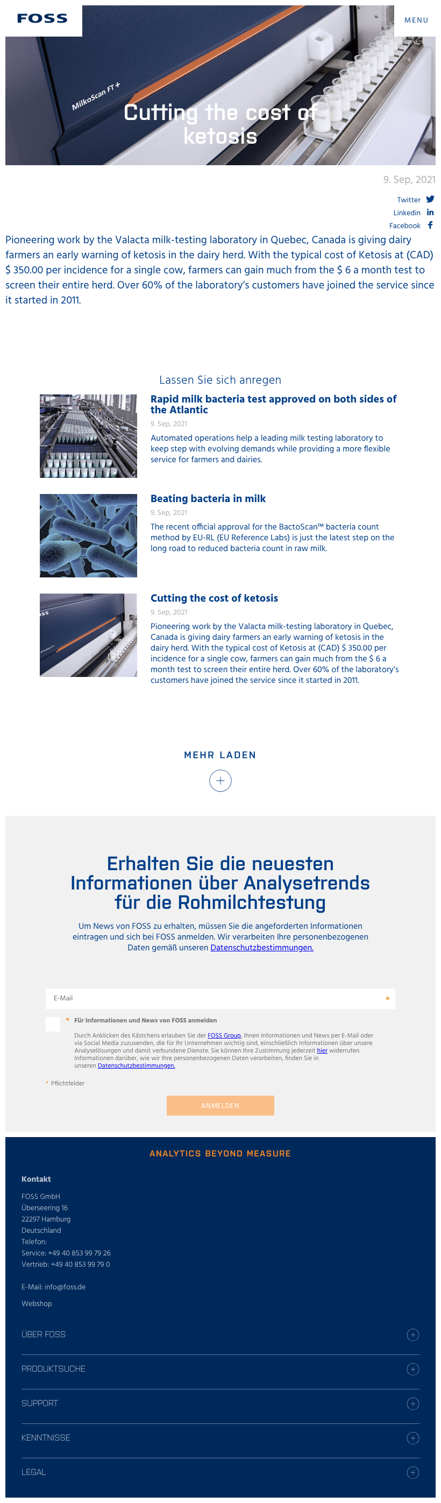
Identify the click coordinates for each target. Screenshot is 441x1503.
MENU (416, 21)
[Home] (42, 18)
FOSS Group (224, 1036)
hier (322, 1051)
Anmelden (220, 1106)
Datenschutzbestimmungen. (262, 948)
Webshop (37, 1304)
